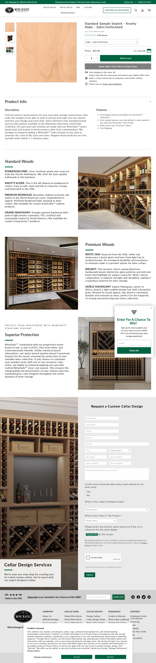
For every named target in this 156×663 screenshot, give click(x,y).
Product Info (16, 101)
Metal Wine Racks (73, 619)
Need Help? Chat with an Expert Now (118, 66)
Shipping (134, 628)
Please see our (105, 84)
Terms (133, 625)
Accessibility (136, 638)
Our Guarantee (50, 622)
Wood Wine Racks (73, 616)
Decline (110, 657)
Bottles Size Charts (117, 622)
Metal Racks (66, 7)
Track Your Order (138, 631)
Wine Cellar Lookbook (118, 619)
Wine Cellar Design (96, 622)
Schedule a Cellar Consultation (138, 617)
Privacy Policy (33, 650)
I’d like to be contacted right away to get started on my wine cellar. (114, 485)
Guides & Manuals (117, 616)
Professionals (68, 13)
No (88, 495)
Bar (78, 7)
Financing (135, 621)
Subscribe (32, 597)
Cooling (88, 7)
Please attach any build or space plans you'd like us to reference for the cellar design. (113, 528)
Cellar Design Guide (96, 619)
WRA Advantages (51, 619)
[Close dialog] (151, 308)
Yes (88, 492)
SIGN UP (118, 597)
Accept (77, 657)
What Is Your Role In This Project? (103, 516)
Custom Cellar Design (117, 10)
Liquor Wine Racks (73, 622)
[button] (135, 10)
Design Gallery (93, 616)
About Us (47, 616)
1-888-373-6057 (144, 2)
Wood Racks (50, 7)
